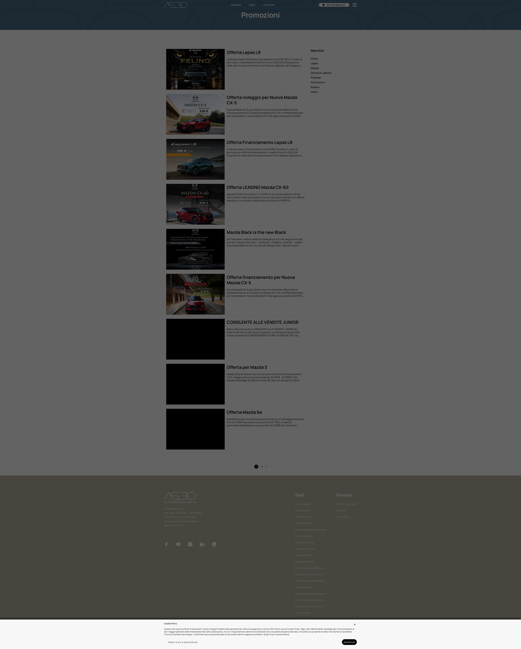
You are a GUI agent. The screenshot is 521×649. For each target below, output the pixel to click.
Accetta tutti (349, 642)
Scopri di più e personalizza (183, 642)
